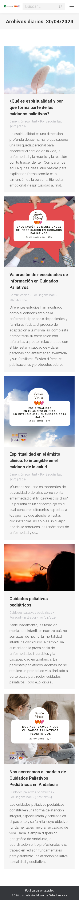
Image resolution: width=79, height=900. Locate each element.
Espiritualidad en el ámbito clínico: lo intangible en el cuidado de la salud (34, 460)
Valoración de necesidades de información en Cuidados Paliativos (38, 281)
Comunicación (19, 295)
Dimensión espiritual (23, 121)
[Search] (60, 6)
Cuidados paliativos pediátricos (30, 612)
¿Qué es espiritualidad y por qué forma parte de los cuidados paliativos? (36, 107)
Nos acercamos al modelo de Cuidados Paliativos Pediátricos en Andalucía (37, 778)
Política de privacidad (39, 890)
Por (51, 121)
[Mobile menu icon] (72, 6)
